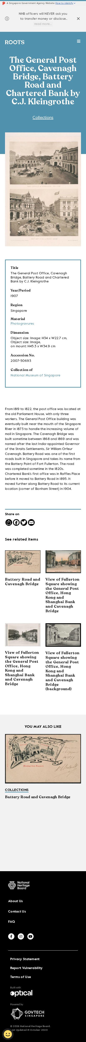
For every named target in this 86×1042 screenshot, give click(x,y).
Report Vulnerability (26, 968)
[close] (78, 19)
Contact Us (17, 911)
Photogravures (22, 323)
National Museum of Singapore (35, 375)
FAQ (11, 922)
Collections (43, 118)
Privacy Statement (25, 959)
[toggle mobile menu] (78, 43)
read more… (43, 24)
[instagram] (21, 936)
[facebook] (11, 936)
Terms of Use (20, 977)
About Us (15, 901)
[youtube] (30, 936)
